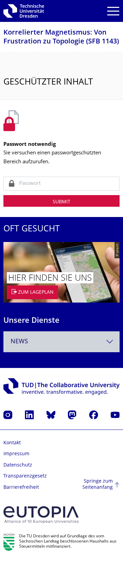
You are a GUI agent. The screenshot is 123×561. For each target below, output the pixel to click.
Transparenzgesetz (25, 476)
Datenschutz (17, 465)
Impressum (16, 454)
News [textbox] (19, 342)
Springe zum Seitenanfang (97, 484)
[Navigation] (113, 11)
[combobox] (61, 341)
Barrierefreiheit (21, 487)
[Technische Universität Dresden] (23, 11)
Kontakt (12, 443)
